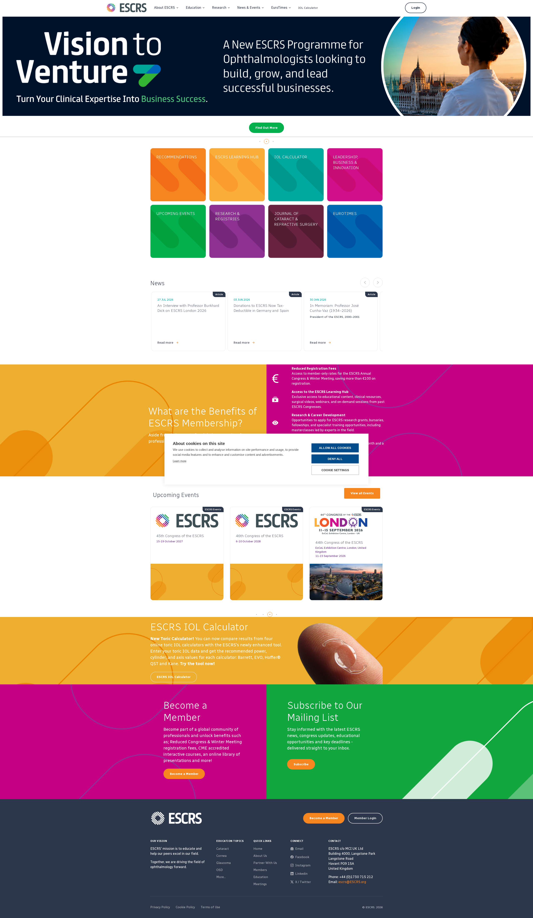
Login (415, 8)
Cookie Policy (185, 907)
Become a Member (184, 774)
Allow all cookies (335, 447)
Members (260, 870)
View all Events (362, 493)
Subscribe (301, 764)
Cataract (222, 849)
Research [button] (219, 8)
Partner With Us (265, 863)
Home (257, 849)
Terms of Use (210, 907)
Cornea (221, 856)
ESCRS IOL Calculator (174, 677)
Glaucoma (223, 863)
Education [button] (193, 8)
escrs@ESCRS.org (352, 882)
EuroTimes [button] (279, 8)
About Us (260, 856)
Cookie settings (335, 470)
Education (260, 877)
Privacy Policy (160, 907)
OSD (219, 870)
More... (221, 877)
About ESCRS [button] (164, 8)
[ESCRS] (127, 7)
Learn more (179, 460)
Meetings (260, 884)
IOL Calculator (308, 8)
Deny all (335, 458)
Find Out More (266, 128)
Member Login (365, 818)
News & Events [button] (248, 8)
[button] (259, 141)
